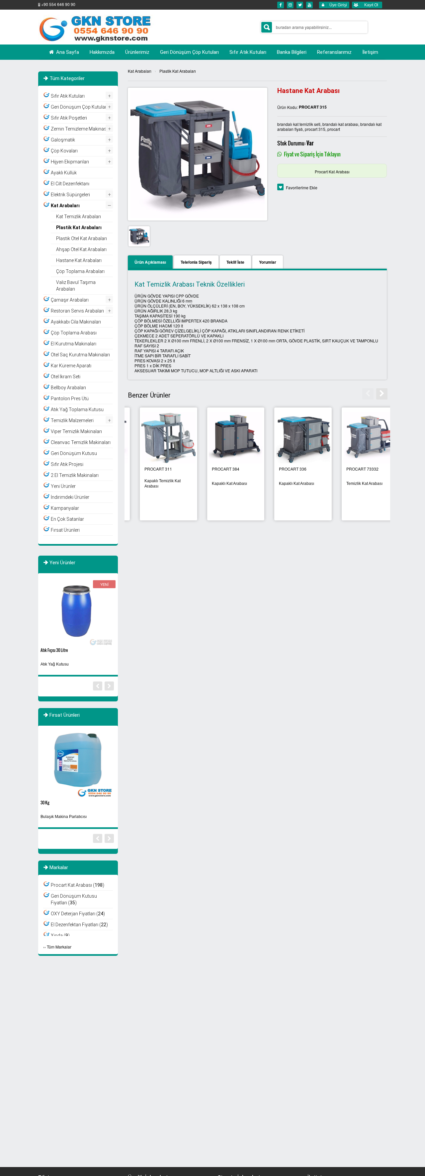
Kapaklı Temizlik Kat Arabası (285, 484)
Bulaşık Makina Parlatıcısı (64, 816)
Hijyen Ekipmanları (70, 161)
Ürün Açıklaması (150, 262)
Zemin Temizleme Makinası (79, 129)
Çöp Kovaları (64, 150)
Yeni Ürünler (63, 486)
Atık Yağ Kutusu (55, 664)
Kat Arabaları (139, 71)
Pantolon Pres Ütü (70, 398)
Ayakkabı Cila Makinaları (76, 321)
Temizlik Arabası (214, 483)
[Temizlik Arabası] (224, 437)
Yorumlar (267, 262)
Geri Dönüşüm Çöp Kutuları (79, 107)
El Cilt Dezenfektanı (70, 183)
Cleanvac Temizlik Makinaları (81, 442)
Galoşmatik (63, 139)
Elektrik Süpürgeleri (70, 194)
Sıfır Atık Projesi (67, 464)
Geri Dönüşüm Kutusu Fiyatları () (74, 899)
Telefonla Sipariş (196, 262)
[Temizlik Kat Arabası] (156, 437)
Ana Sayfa (67, 52)
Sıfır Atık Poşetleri (69, 118)
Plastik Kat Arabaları (177, 71)
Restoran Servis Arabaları (77, 311)
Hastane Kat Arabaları (79, 260)
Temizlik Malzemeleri (72, 420)
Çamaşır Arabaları (70, 300)
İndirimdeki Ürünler (70, 497)
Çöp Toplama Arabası (74, 332)
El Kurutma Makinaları (73, 343)
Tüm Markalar (59, 947)
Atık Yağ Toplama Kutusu (77, 409)
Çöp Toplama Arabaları (80, 271)
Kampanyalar (65, 508)
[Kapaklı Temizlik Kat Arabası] (291, 437)
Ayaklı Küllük (64, 172)
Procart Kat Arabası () (77, 885)
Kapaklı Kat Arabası (352, 483)
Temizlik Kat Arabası (150, 483)
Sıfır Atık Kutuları (68, 96)
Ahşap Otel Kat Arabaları (81, 249)
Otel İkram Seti (65, 376)
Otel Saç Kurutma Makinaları (80, 354)
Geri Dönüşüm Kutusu (74, 453)
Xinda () (60, 935)
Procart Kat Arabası (332, 171)
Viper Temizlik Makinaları (76, 431)
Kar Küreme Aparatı (71, 365)
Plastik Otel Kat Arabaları (81, 238)
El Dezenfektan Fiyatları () (79, 924)
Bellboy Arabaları (68, 387)
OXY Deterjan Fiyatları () (78, 913)
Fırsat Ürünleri (65, 530)
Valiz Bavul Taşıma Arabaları (76, 286)
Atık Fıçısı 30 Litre (54, 650)
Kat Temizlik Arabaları (78, 216)
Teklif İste (235, 262)
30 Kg (45, 802)
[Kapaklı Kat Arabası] (358, 437)
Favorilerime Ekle (301, 187)
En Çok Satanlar (67, 519)
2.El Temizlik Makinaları (75, 475)
